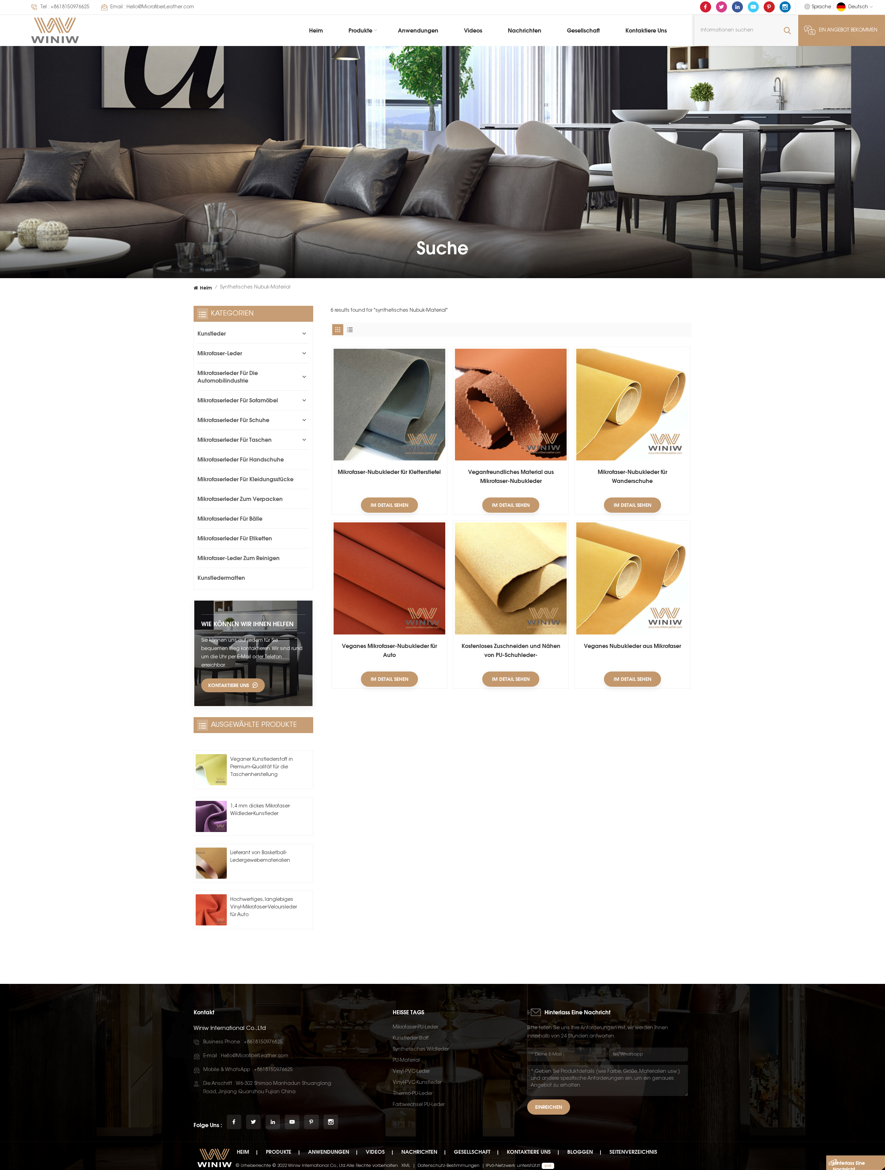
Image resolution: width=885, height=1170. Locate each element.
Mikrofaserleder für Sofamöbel (237, 400)
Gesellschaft (583, 30)
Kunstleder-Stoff (411, 1038)
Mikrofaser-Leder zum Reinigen (238, 558)
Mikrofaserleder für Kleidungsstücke (245, 479)
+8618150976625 (70, 7)
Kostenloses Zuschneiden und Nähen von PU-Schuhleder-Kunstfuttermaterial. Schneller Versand (511, 650)
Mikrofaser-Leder (219, 353)
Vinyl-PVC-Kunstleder (417, 1082)
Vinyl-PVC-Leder (411, 1071)
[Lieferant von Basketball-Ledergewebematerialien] (211, 863)
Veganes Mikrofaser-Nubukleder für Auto (389, 650)
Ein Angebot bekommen (848, 30)
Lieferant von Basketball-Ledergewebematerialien (260, 857)
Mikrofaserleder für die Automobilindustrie (227, 376)
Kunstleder (211, 333)
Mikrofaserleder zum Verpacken (240, 498)
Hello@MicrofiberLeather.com (160, 7)
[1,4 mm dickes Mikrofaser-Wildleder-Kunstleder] (211, 816)
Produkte (360, 30)
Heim (316, 30)
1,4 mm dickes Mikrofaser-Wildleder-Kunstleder (260, 810)
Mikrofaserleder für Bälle (229, 518)
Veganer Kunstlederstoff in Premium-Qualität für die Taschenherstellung (261, 767)
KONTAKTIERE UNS (228, 685)
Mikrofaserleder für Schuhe (233, 420)
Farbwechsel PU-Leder (419, 1105)
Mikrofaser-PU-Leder (415, 1027)
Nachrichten (524, 30)
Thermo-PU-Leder (412, 1093)
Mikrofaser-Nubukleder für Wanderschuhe (632, 476)
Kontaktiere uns (646, 30)
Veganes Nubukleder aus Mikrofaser (632, 645)
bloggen (580, 1152)
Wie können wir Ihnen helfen (247, 624)
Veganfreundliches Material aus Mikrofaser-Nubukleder (511, 476)
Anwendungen (418, 30)
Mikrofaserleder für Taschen (234, 439)
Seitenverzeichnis (633, 1152)
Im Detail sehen (389, 505)
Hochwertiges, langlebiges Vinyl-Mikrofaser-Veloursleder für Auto (263, 907)
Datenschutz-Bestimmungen (448, 1165)
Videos (473, 30)
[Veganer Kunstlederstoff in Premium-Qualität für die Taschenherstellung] (211, 769)
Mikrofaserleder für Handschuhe (240, 459)
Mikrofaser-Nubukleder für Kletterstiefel (389, 471)
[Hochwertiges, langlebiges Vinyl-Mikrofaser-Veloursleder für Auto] (211, 909)
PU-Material (406, 1060)
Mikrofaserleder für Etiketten (234, 538)
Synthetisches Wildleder (421, 1049)
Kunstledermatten (221, 577)
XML (405, 1165)
